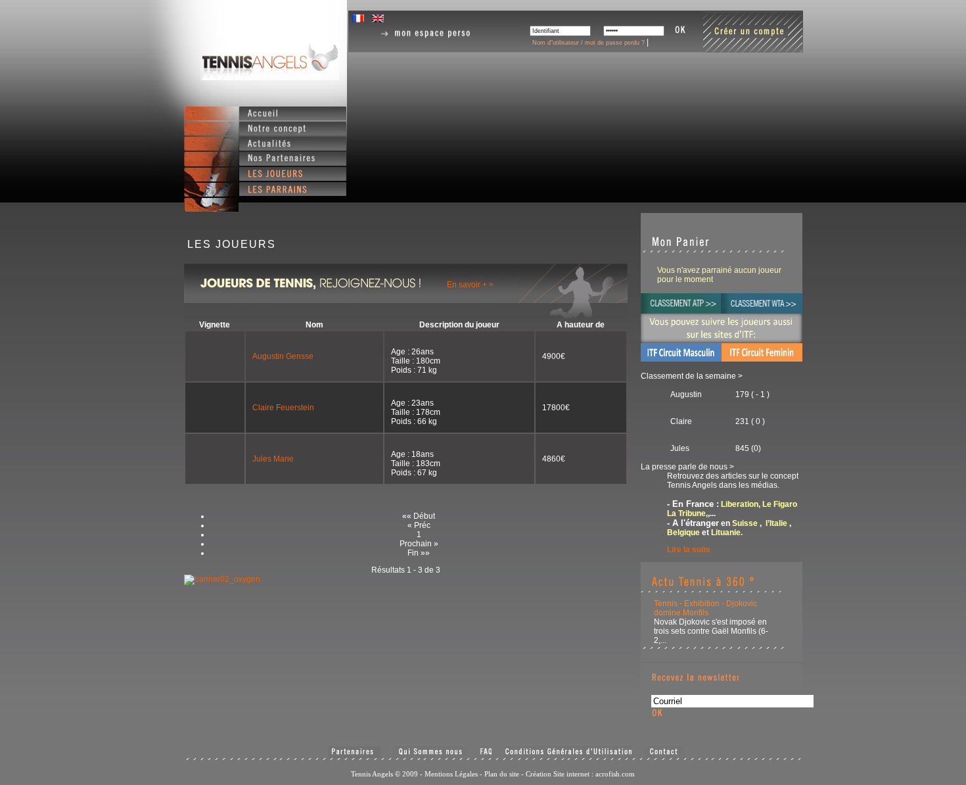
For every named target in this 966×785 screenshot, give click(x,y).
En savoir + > (470, 284)
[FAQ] (486, 752)
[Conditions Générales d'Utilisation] (568, 752)
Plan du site (501, 774)
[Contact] (664, 752)
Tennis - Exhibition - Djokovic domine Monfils (705, 608)
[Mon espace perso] (426, 34)
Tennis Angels (269, 61)
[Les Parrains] (292, 189)
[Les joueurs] (292, 174)
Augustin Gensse (282, 356)
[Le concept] (292, 128)
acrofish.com (615, 774)
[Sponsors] (354, 752)
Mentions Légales (451, 774)
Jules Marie (273, 459)
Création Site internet (557, 774)
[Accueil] (292, 113)
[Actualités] (292, 144)
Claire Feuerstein (283, 407)
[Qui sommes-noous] (430, 752)
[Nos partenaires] (292, 159)
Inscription (752, 32)
